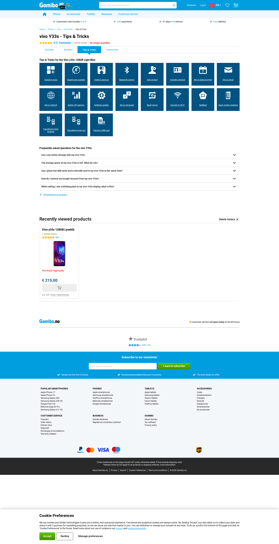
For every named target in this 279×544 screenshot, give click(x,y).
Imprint (123, 470)
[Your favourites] (227, 5)
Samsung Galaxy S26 (50, 398)
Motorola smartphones (103, 401)
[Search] (174, 5)
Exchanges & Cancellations (52, 431)
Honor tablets (151, 401)
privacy (119, 528)
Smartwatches (203, 407)
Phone (56, 14)
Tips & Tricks (81, 29)
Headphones (202, 404)
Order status (46, 422)
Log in (203, 5)
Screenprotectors (204, 395)
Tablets (91, 14)
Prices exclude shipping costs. (169, 462)
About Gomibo (151, 419)
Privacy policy (151, 425)
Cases (199, 392)
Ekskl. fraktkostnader (60, 295)
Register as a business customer (107, 422)
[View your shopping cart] (236, 5)
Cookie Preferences (137, 470)
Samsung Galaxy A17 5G (51, 410)
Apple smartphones (101, 392)
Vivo (59, 29)
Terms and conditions (157, 470)
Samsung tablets (152, 395)
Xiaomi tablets (151, 398)
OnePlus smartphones (102, 398)
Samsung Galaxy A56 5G (51, 401)
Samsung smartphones (103, 395)
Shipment (45, 428)
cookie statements (137, 528)
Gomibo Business (100, 419)
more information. (168, 465)
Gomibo (149, 415)
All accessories (203, 410)
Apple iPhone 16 (48, 395)
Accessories (73, 14)
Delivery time (46, 425)
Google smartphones (102, 404)
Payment (45, 419)
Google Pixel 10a (48, 404)
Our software (150, 422)
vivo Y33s (68, 29)
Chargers (201, 398)
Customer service (128, 14)
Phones (97, 388)
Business (107, 14)
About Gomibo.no (100, 470)
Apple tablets (150, 392)
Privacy (114, 470)
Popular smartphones (54, 388)
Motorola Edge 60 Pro (50, 407)
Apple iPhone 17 (48, 392)
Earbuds (200, 401)
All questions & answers (55, 194)
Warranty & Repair (48, 434)
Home (42, 29)
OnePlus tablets (151, 404)
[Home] (44, 14)
